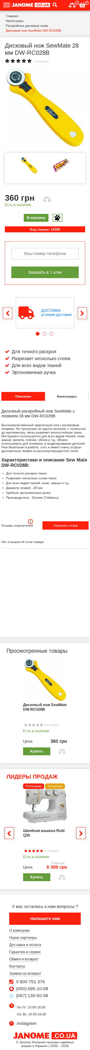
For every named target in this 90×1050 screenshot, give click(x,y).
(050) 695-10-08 (32, 988)
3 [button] (51, 334)
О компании (19, 930)
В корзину (36, 218)
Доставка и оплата (25, 945)
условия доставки (56, 313)
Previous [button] (7, 313)
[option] (45, 108)
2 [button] (44, 334)
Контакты (17, 966)
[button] (53, 5)
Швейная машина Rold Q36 (44, 833)
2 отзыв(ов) (51, 851)
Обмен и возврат (23, 959)
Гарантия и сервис (25, 952)
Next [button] (82, 313)
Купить (36, 751)
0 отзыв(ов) (41, 61)
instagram (26, 1023)
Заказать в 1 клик (45, 272)
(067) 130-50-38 (32, 995)
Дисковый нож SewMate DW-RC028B (45, 707)
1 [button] (37, 334)
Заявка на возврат (25, 973)
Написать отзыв (66, 525)
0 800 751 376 (30, 982)
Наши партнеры (23, 938)
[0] (72, 4)
